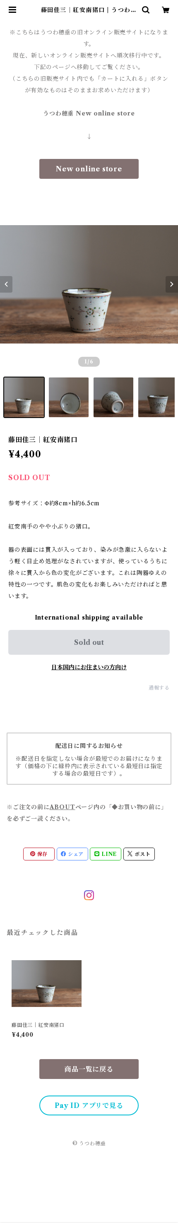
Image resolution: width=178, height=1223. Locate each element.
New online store (89, 169)
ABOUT (62, 807)
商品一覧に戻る (89, 1069)
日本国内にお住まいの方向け (89, 667)
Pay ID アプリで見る (89, 1105)
